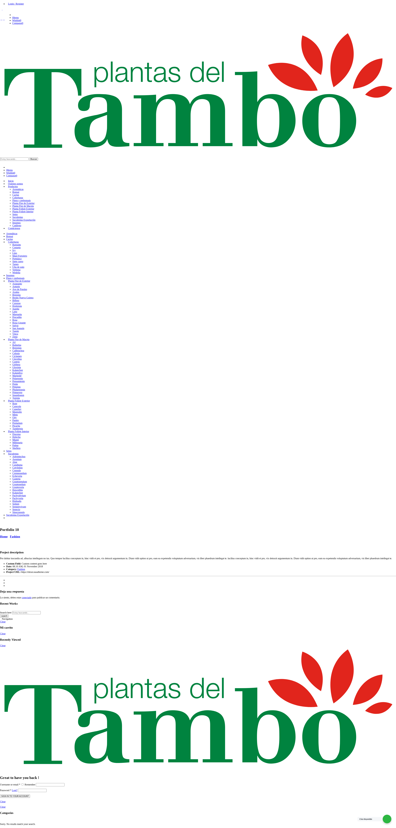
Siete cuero (17, 261)
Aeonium (17, 459)
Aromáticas (11, 233)
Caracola (16, 406)
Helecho (16, 437)
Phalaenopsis (18, 389)
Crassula (16, 470)
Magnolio (17, 412)
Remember (30, 784)
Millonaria (17, 442)
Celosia (16, 353)
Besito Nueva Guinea (22, 297)
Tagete (15, 331)
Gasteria (16, 478)
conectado (27, 597)
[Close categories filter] (1, 523)
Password (5, 790)
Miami (15, 439)
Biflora (15, 300)
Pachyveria (17, 498)
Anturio (16, 286)
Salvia (15, 325)
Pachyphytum (19, 495)
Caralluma (17, 465)
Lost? (14, 790)
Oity (14, 417)
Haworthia (17, 490)
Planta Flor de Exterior (19, 281)
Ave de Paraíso (19, 289)
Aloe (14, 462)
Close (3, 621)
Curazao (16, 303)
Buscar (33, 159)
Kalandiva (17, 373)
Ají (13, 342)
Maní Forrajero (19, 256)
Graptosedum (19, 484)
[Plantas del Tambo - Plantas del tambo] (198, 151)
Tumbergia (17, 428)
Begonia (16, 295)
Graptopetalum (19, 481)
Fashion (15, 536)
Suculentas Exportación (17, 515)
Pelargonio (17, 378)
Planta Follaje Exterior (19, 400)
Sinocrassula (18, 512)
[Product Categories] (13, 14)
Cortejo (16, 361)
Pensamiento (18, 381)
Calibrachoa (18, 350)
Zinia (14, 336)
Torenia (16, 398)
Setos (8, 451)
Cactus (9, 239)
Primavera (17, 392)
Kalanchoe (17, 370)
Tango (15, 264)
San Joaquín (18, 328)
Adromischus (18, 456)
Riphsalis (16, 501)
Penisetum (17, 423)
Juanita (15, 308)
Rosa (14, 320)
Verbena (16, 269)
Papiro (15, 420)
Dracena (16, 434)
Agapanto (17, 283)
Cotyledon (17, 467)
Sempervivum (19, 506)
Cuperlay (16, 409)
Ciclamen (17, 356)
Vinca (15, 334)
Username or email (10, 784)
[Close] (1, 771)
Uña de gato (18, 267)
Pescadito (17, 317)
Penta (15, 384)
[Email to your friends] (7, 585)
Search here (5, 612)
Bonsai (9, 236)
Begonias (17, 347)
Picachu (16, 426)
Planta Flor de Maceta (18, 339)
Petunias (16, 387)
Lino (14, 253)
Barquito (16, 244)
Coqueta (16, 247)
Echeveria (17, 476)
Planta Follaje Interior (18, 431)
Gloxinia (16, 367)
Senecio (16, 509)
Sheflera (16, 448)
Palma (15, 445)
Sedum (15, 504)
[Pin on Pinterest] (7, 583)
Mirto (15, 414)
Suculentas (13, 453)
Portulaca (17, 258)
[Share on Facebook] (7, 580)
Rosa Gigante (19, 322)
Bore (14, 403)
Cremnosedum (19, 473)
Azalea (15, 292)
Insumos (10, 275)
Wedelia (16, 272)
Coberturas (13, 242)
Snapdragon (18, 395)
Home (4, 536)
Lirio (14, 311)
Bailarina (16, 345)
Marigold (16, 375)
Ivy (14, 250)
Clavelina (17, 359)
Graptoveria (18, 487)
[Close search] (1, 162)
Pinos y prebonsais (15, 278)
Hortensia (17, 306)
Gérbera (16, 364)
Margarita (17, 314)
